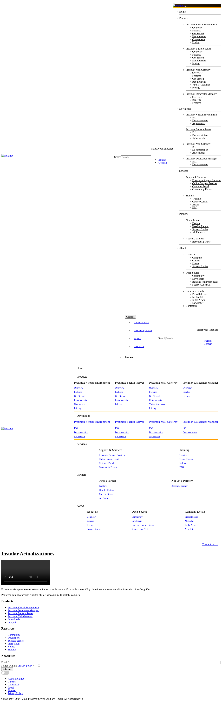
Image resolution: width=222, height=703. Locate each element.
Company (197, 257)
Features (196, 30)
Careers (196, 260)
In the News (198, 300)
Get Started (198, 33)
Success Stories (200, 229)
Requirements (199, 36)
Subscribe (7, 669)
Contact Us (139, 346)
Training (196, 198)
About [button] (80, 505)
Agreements (198, 123)
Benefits (196, 100)
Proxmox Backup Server (198, 129)
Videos (195, 204)
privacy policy (25, 665)
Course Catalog (200, 201)
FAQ (194, 207)
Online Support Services (204, 183)
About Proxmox (16, 678)
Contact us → (193, 305)
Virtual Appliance (201, 84)
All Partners (198, 232)
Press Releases (199, 294)
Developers (198, 278)
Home (182, 11)
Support (137, 338)
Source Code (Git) (201, 284)
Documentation (200, 120)
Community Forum (202, 189)
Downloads (185, 108)
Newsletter (197, 302)
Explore (196, 223)
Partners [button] (81, 474)
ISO (194, 117)
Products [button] (82, 376)
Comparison (198, 39)
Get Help (130, 317)
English (162, 159)
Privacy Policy (15, 693)
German (162, 162)
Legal (11, 687)
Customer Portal (200, 186)
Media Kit (197, 297)
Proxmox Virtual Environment (201, 114)
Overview (197, 27)
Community (198, 275)
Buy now (129, 357)
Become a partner (201, 241)
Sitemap (12, 690)
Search (117, 157)
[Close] (186, 6)
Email (5, 662)
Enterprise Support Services (206, 180)
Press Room (14, 643)
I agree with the (17, 665)
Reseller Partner (200, 226)
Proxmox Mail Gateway (198, 144)
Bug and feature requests (205, 281)
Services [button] (82, 443)
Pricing (196, 42)
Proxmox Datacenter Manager (201, 158)
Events (195, 263)
